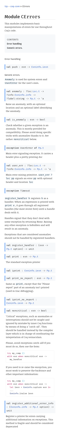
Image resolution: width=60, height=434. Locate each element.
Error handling (14, 44)
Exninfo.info (23, 95)
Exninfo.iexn (39, 67)
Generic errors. (14, 48)
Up (6, 6)
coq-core (15, 6)
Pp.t (33, 98)
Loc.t (36, 91)
